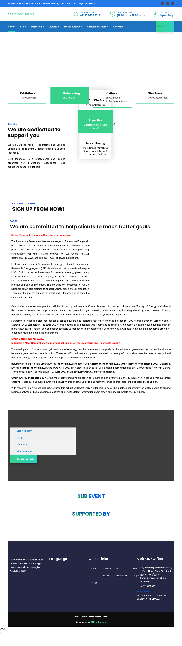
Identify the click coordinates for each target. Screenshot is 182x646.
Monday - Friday (124, 12)
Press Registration (121, 572)
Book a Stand (162, 26)
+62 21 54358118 (147, 586)
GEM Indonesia (98, 622)
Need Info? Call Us (88, 12)
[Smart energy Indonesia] (21, 13)
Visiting (53, 26)
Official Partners (96, 26)
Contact (118, 26)
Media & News (72, 26)
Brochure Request (107, 572)
